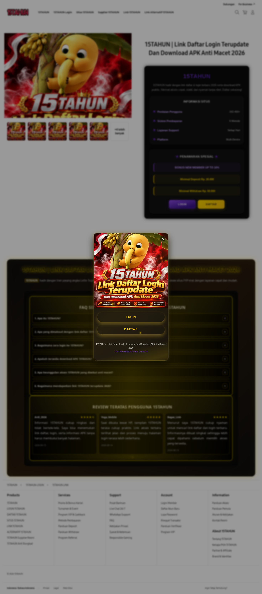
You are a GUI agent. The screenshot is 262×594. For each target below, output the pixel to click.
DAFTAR (131, 329)
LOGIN (131, 317)
